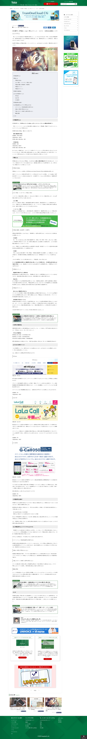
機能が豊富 (17, 113)
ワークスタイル (41, 711)
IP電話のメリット (18, 86)
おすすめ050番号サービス (18, 93)
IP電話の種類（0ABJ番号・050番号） (22, 84)
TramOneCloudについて (29, 720)
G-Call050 (17, 100)
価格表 (26, 722)
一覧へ (35, 690)
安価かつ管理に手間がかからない (22, 109)
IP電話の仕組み (18, 80)
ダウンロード (22, 657)
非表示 (36, 73)
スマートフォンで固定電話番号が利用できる (24, 107)
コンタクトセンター (67, 19)
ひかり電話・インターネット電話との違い (23, 82)
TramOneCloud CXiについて (45, 720)
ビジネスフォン (67, 21)
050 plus (17, 95)
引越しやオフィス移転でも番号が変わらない (24, 111)
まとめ (14, 115)
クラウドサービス (67, 23)
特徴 (41, 722)
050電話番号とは (16, 75)
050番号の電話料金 (17, 91)
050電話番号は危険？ (17, 102)
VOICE (11, 8)
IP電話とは (15, 78)
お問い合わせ (60, 718)
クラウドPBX (24, 711)
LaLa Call (17, 97)
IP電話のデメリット (19, 88)
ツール (12, 729)
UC (12, 733)
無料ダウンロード (51, 3)
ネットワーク (16, 8)
